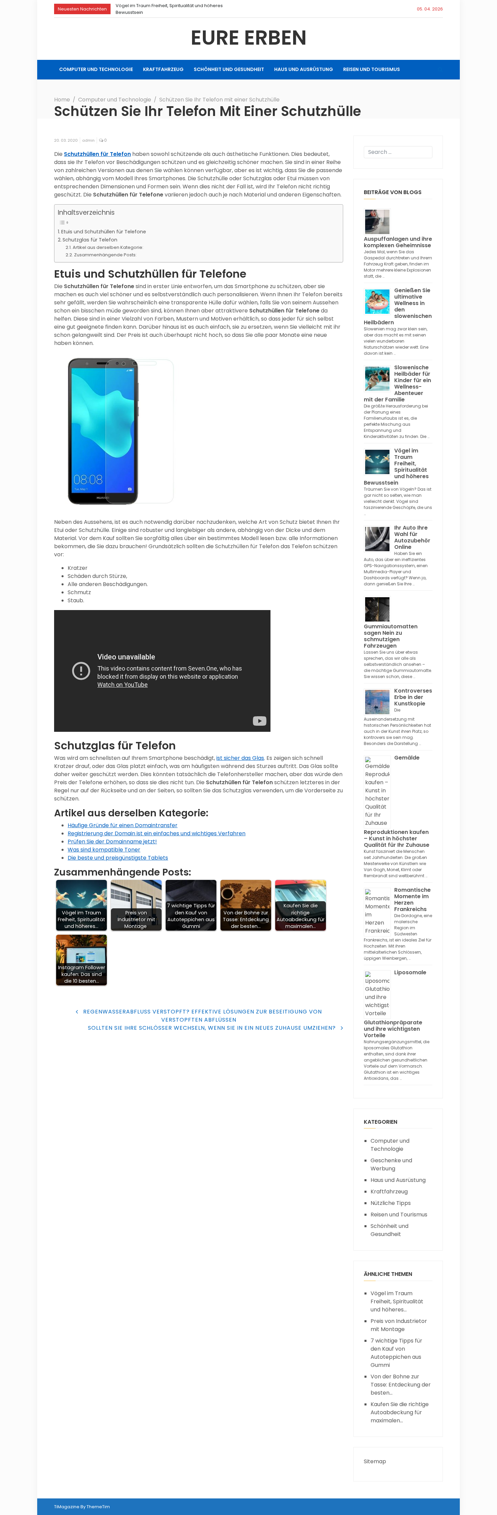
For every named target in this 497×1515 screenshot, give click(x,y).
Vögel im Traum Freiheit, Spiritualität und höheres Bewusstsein (396, 467)
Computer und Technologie (96, 69)
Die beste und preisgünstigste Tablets (118, 858)
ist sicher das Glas (240, 758)
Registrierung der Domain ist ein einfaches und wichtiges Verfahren (156, 833)
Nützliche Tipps (391, 1203)
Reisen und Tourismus (371, 69)
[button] (440, 69)
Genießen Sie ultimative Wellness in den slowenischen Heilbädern (398, 306)
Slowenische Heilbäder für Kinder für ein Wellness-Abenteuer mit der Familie (397, 383)
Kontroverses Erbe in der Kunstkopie (413, 697)
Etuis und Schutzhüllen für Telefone (103, 231)
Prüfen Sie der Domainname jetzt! (112, 841)
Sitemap (375, 1461)
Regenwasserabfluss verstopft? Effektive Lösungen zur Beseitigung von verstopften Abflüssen (202, 1016)
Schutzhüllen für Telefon (97, 154)
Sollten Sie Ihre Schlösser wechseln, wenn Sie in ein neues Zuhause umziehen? (212, 1028)
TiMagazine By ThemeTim (82, 1507)
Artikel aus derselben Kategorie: (108, 247)
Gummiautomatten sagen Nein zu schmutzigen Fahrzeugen (391, 636)
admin (88, 140)
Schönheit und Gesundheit (229, 69)
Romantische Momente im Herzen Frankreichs (412, 899)
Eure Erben (249, 37)
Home (62, 99)
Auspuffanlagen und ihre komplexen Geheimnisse (398, 242)
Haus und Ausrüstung (303, 69)
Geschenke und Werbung (391, 1164)
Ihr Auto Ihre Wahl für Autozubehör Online (412, 537)
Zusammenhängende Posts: (105, 255)
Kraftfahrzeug (163, 69)
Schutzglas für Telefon (90, 239)
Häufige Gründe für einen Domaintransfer (123, 825)
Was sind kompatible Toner (104, 850)
